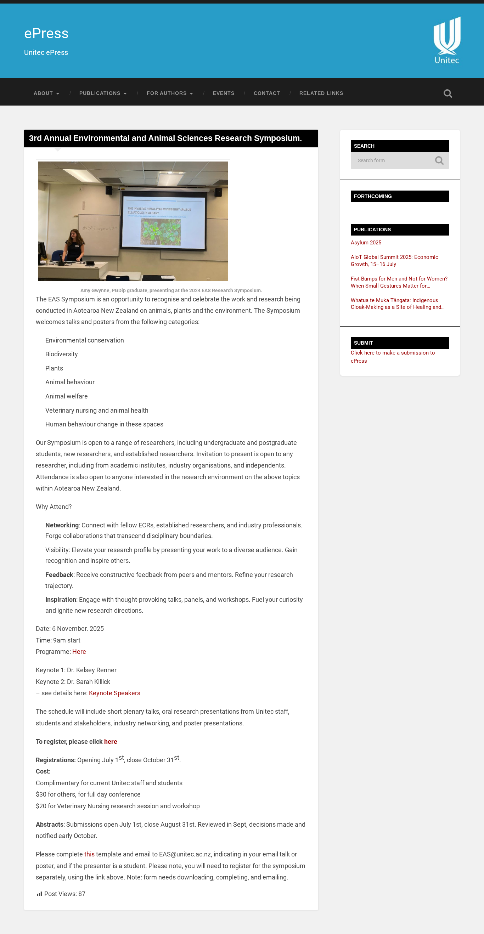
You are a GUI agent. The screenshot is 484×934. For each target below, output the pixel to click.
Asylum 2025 (366, 242)
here (110, 741)
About (43, 93)
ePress (46, 33)
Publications (99, 93)
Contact (267, 93)
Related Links (321, 93)
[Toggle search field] (448, 93)
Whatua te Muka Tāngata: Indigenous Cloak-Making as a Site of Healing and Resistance (396, 304)
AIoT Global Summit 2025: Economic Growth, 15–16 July (394, 260)
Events (224, 93)
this (90, 854)
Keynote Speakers (114, 693)
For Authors (167, 93)
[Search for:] (400, 160)
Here (79, 651)
